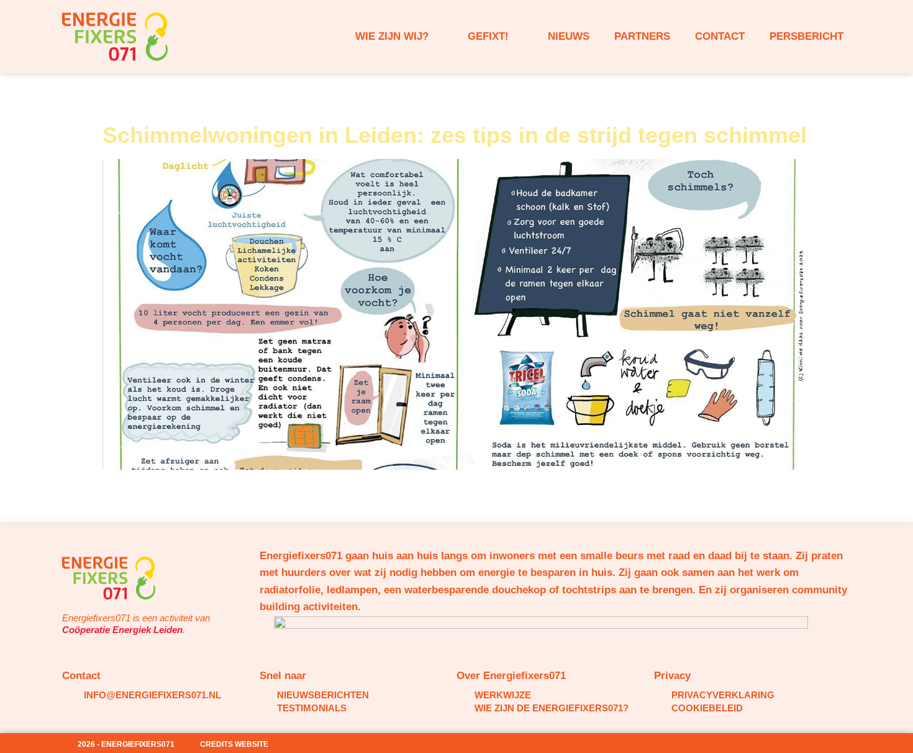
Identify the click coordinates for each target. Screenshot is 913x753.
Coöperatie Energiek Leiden (122, 629)
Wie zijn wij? (392, 36)
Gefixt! (488, 36)
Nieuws (568, 36)
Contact (720, 36)
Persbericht (806, 36)
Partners (642, 36)
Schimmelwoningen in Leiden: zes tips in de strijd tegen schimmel (454, 135)
